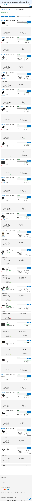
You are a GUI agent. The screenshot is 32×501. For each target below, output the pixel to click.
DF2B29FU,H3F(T (3, 357)
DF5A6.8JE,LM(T (3, 55)
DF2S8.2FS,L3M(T (3, 429)
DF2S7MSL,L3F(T (3, 339)
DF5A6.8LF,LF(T (3, 141)
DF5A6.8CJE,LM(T (3, 159)
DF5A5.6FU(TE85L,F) (3, 106)
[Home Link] (7, 5)
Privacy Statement (3, 492)
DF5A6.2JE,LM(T (3, 321)
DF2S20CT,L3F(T (3, 285)
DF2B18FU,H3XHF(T (3, 195)
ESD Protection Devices (12, 9)
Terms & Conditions (16, 492)
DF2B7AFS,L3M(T (3, 177)
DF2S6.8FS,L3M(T (3, 374)
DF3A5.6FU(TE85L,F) (3, 89)
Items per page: (4, 465)
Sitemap (26, 492)
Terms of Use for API (21, 492)
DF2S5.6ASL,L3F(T (3, 20)
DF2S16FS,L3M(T (3, 124)
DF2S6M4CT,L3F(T (3, 231)
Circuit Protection (6, 9)
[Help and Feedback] (30, 499)
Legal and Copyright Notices (9, 492)
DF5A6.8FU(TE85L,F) (3, 73)
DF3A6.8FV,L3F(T (3, 213)
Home (2, 9)
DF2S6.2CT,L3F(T (3, 447)
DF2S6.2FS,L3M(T (3, 37)
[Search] (30, 6)
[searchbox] (15, 6)
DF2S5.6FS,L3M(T (3, 410)
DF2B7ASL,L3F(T (3, 249)
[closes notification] (31, 1)
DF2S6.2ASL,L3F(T (3, 392)
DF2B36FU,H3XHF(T (3, 303)
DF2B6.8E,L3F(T (3, 267)
